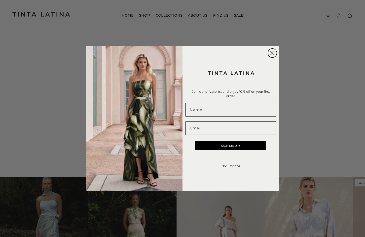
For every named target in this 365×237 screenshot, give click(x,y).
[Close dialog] (272, 53)
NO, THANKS (231, 165)
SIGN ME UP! (230, 146)
